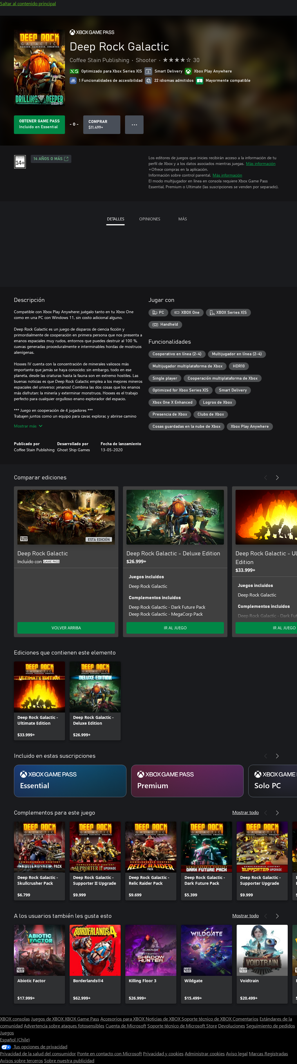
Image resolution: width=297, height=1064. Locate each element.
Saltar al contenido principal (28, 3)
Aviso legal (237, 1053)
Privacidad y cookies (163, 1053)
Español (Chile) (15, 1039)
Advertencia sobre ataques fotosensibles (64, 1026)
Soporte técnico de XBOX (207, 1019)
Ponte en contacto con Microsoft (109, 1053)
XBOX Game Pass (82, 1019)
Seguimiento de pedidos (270, 1026)
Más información (261, 163)
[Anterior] (265, 478)
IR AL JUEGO (175, 627)
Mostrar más (25, 426)
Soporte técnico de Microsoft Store (182, 1026)
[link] (39, 700)
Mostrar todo (245, 812)
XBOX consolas (15, 1019)
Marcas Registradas (268, 1053)
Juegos (7, 1032)
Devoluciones (231, 1026)
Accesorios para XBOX (123, 1019)
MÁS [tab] (182, 219)
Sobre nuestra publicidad (69, 1060)
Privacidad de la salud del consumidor (38, 1053)
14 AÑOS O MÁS (48, 159)
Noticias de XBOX (164, 1019)
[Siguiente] (277, 478)
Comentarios (245, 1019)
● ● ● (134, 124)
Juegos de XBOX (48, 1019)
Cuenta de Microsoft (126, 1026)
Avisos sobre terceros (21, 1060)
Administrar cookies (205, 1053)
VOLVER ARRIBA (66, 627)
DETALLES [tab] (115, 219)
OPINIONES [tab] (149, 219)
